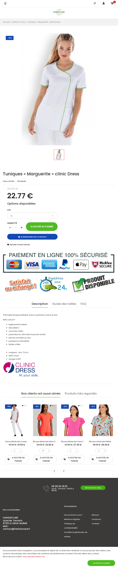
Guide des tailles (64, 304)
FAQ (83, 304)
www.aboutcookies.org (34, 556)
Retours (95, 515)
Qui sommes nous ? (73, 515)
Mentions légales (72, 519)
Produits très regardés (81, 393)
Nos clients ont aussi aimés (40, 393)
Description (40, 304)
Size (9, 210)
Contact (95, 523)
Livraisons (96, 519)
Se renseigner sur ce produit (34, 237)
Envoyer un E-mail (93, 488)
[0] (112, 4)
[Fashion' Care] (59, 13)
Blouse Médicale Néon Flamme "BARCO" (52, 441)
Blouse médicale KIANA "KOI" (102, 441)
